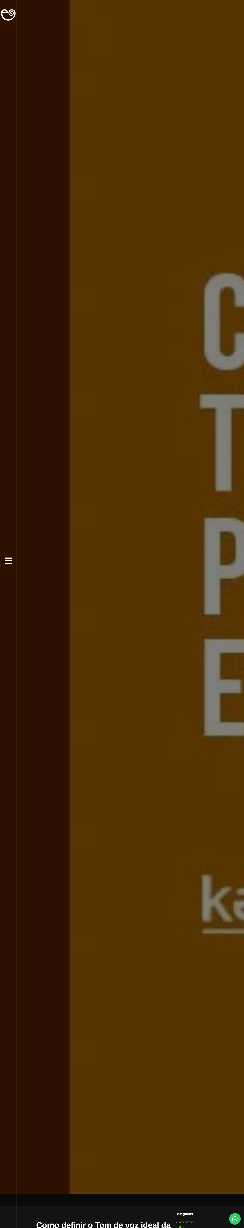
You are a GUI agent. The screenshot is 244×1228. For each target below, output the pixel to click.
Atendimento (186, 1222)
